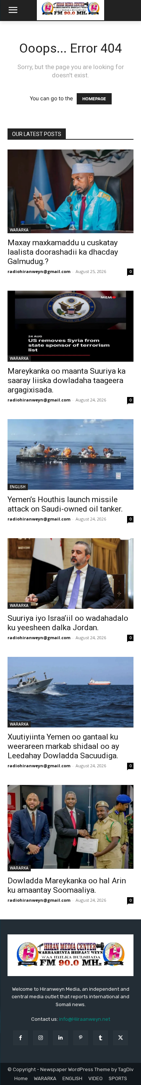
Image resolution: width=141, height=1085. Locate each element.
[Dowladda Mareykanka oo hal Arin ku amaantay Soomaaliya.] (70, 828)
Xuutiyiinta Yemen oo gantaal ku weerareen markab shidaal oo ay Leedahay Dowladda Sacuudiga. (63, 746)
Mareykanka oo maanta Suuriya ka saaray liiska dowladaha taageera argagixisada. (67, 380)
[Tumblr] (100, 1038)
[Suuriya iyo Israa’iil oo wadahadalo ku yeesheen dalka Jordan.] (70, 573)
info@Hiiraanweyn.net (84, 1019)
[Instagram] (40, 1038)
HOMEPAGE (94, 98)
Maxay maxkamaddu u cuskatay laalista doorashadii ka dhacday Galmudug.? (63, 252)
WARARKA (19, 229)
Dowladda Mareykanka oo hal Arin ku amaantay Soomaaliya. (67, 885)
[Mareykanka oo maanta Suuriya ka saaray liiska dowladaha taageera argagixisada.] (70, 326)
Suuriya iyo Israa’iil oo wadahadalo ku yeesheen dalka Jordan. (68, 623)
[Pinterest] (80, 1038)
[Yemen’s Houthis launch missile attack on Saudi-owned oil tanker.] (70, 454)
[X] (120, 1038)
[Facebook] (20, 1038)
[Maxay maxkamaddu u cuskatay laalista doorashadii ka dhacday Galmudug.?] (70, 191)
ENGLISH (18, 486)
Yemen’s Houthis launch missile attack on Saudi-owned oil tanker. (65, 504)
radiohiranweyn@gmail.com (39, 271)
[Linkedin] (60, 1038)
